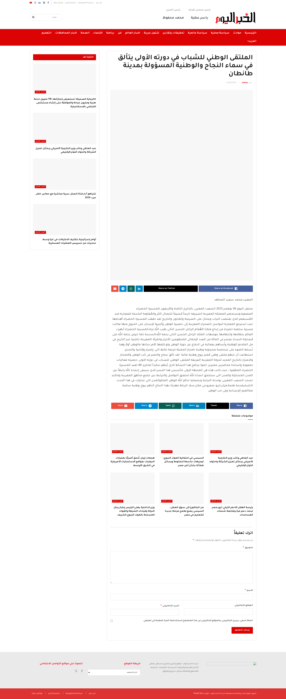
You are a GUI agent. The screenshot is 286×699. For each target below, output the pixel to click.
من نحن (99, 3)
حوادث (237, 33)
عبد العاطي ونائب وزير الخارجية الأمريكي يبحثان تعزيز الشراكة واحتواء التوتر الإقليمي (231, 462)
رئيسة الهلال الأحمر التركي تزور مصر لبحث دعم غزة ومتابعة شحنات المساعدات (232, 511)
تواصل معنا (58, 3)
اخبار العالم (132, 33)
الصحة (85, 33)
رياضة (110, 33)
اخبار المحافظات (66, 33)
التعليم (46, 33)
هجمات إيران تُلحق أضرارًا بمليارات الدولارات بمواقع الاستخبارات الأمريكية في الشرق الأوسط (133, 462)
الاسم (248, 590)
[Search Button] (33, 17)
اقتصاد (98, 33)
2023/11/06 (231, 83)
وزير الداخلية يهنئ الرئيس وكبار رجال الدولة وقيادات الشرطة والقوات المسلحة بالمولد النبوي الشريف (134, 511)
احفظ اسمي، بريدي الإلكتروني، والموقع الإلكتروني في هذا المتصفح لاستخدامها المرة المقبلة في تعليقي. (198, 621)
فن (119, 33)
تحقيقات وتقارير (173, 33)
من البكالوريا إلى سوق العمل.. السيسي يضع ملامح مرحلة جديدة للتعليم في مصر (184, 511)
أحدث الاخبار (216, 452)
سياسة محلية (220, 33)
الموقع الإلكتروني (244, 605)
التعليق (248, 547)
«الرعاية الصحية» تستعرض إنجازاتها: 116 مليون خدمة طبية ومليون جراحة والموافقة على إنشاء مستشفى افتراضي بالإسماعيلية (65, 103)
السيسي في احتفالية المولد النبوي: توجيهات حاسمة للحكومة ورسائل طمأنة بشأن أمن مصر (183, 462)
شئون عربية (151, 33)
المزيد (252, 41)
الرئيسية (250, 33)
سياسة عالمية (197, 33)
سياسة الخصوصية (86, 3)
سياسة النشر (70, 3)
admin (245, 83)
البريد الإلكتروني (169, 605)
